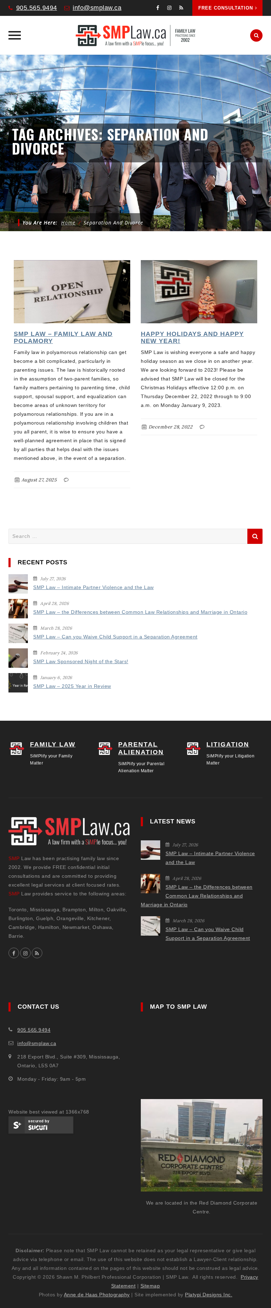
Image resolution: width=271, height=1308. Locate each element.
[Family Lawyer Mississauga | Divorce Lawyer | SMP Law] (135, 35)
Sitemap (150, 1286)
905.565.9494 (36, 7)
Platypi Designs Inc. (208, 1294)
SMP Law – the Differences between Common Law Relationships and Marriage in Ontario (140, 612)
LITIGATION (227, 744)
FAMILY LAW (53, 744)
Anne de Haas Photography (97, 1294)
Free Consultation (225, 8)
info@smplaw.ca (97, 7)
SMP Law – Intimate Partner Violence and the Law (93, 587)
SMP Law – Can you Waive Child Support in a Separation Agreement (115, 637)
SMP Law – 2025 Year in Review (72, 686)
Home (68, 222)
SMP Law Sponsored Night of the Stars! (80, 661)
